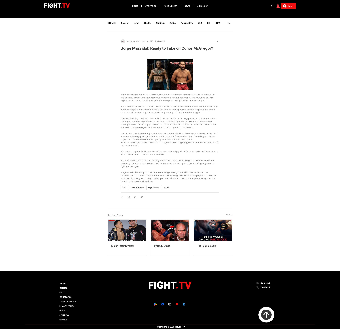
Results (124, 23)
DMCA (62, 310)
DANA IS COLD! (162, 245)
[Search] (272, 6)
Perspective (187, 23)
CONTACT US (65, 297)
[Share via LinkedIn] (135, 197)
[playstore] (155, 304)
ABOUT (63, 283)
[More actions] (217, 41)
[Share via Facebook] (122, 197)
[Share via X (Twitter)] (128, 197)
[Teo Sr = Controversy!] (127, 230)
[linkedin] (183, 304)
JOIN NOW (64, 315)
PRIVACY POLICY (67, 306)
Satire (173, 23)
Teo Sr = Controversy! (122, 245)
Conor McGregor (137, 188)
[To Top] (266, 314)
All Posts (112, 23)
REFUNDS (63, 319)
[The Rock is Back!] (213, 230)
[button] (278, 6)
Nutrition (160, 23)
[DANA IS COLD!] (170, 230)
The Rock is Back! (206, 245)
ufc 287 (167, 188)
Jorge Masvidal (153, 188)
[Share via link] (141, 197)
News (136, 23)
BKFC (218, 23)
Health (147, 23)
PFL (208, 23)
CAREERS (63, 288)
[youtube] (176, 304)
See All (229, 214)
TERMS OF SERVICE (68, 301)
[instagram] (169, 304)
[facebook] (162, 304)
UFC (200, 23)
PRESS (62, 292)
